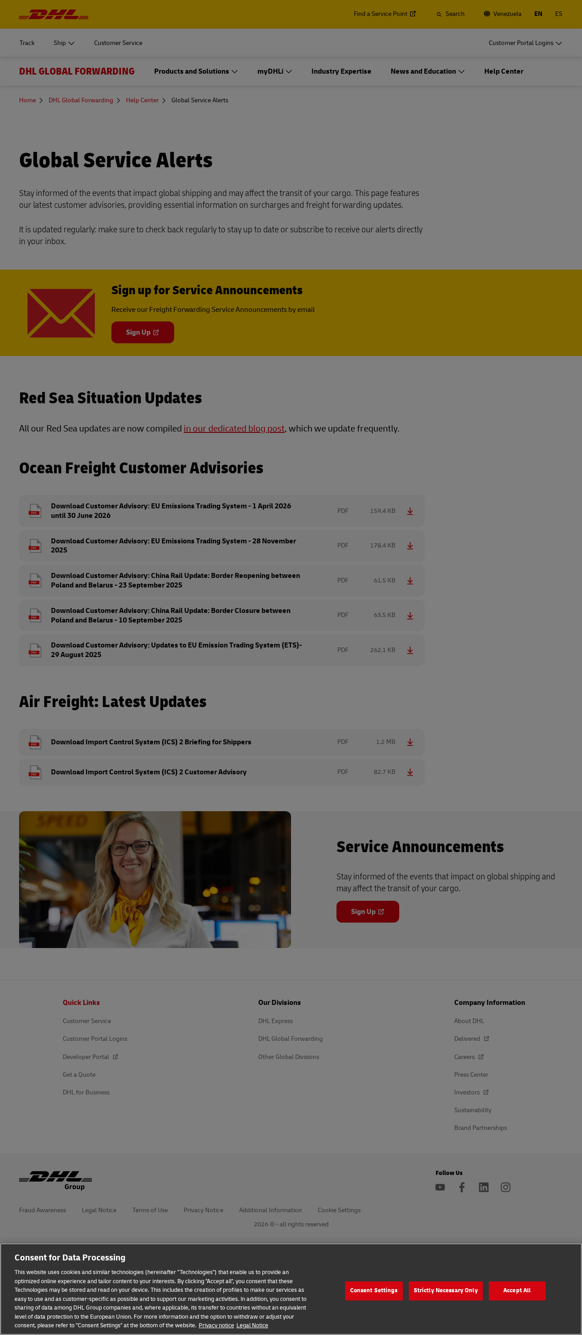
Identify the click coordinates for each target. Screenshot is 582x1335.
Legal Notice (252, 1325)
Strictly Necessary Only (446, 1290)
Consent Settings (374, 1290)
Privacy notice (216, 1325)
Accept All (517, 1290)
